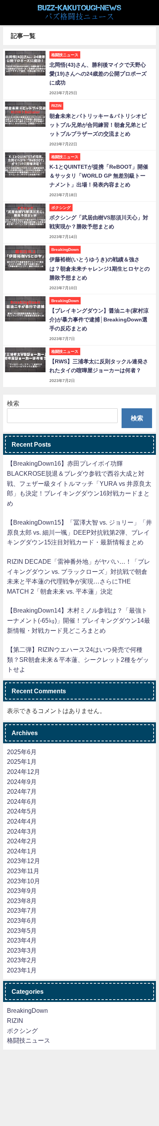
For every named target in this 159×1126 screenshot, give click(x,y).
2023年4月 (22, 940)
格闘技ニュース (28, 1040)
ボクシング (22, 1031)
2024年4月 (22, 821)
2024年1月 (22, 851)
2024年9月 (22, 782)
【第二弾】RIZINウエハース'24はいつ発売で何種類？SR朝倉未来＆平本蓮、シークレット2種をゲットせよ (78, 659)
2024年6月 (22, 801)
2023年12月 (23, 861)
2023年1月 (22, 970)
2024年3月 (22, 831)
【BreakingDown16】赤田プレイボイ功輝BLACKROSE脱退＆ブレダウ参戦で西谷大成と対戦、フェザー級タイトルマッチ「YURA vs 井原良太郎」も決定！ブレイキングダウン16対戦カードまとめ (79, 483)
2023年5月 (22, 930)
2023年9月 (22, 891)
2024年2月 (22, 841)
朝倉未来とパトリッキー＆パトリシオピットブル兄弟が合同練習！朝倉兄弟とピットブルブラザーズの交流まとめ (98, 124)
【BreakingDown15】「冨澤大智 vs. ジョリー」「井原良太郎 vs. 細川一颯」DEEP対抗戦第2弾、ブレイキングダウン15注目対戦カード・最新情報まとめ (79, 532)
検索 (13, 403)
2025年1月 (22, 761)
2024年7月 (22, 791)
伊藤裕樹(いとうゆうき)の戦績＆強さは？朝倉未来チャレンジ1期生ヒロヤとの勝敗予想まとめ (99, 268)
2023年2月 (22, 960)
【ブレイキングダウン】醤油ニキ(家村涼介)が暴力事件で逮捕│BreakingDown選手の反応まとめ (99, 319)
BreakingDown (27, 1010)
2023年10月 (23, 881)
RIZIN (15, 1020)
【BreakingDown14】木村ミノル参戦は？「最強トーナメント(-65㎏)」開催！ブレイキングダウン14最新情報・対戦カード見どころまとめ (78, 620)
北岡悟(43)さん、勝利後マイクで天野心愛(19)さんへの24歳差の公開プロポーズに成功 (98, 73)
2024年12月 (23, 772)
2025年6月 (22, 752)
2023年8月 (22, 901)
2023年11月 (23, 871)
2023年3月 (22, 950)
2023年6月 (22, 920)
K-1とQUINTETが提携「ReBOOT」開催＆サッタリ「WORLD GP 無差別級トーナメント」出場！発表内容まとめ (98, 175)
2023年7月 (22, 910)
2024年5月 (22, 811)
